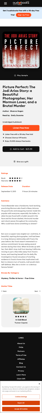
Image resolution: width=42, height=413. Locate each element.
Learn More (21, 375)
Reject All (21, 403)
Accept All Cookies (21, 409)
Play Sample (22, 75)
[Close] (39, 383)
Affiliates (21, 359)
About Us (21, 343)
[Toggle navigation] (5, 3)
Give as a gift (22, 161)
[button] (3, 291)
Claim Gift (21, 379)
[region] (21, 397)
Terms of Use (21, 355)
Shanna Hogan (16, 111)
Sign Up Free (23, 15)
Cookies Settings (21, 397)
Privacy (21, 371)
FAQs (21, 347)
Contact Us (21, 367)
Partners (21, 351)
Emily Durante (17, 115)
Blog (21, 363)
